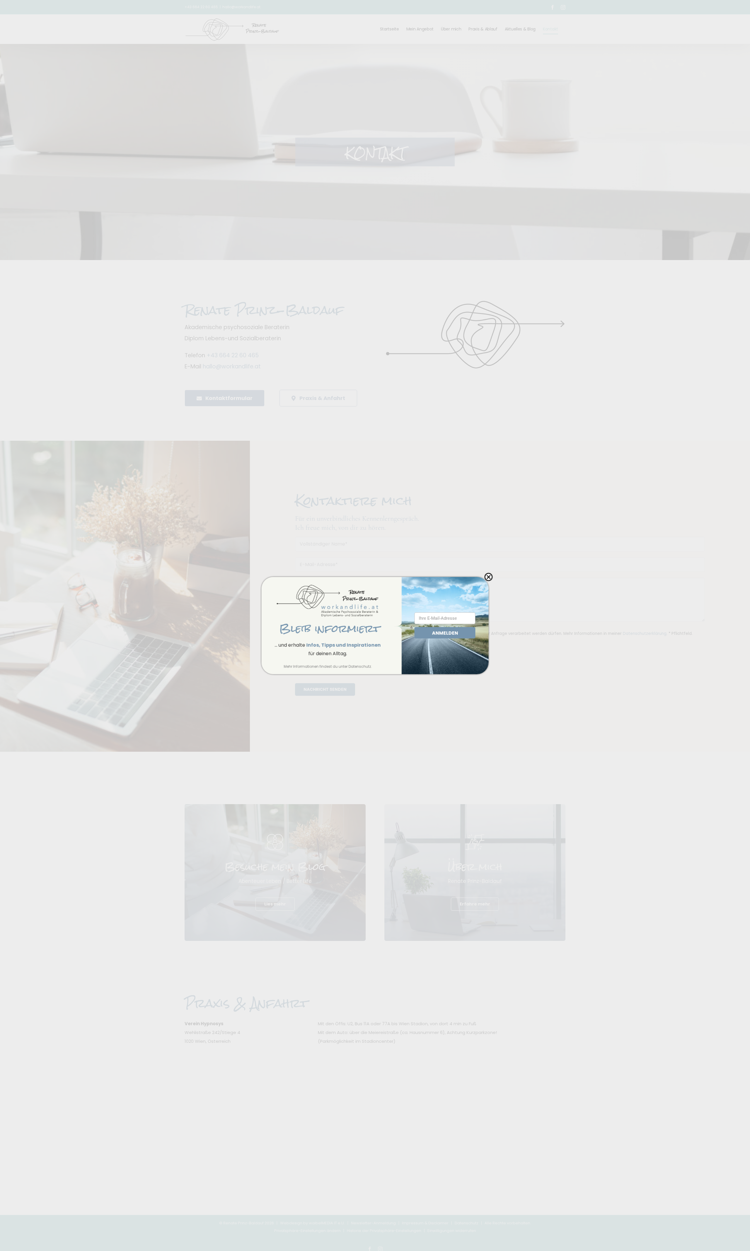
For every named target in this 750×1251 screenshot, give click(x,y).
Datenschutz (359, 666)
